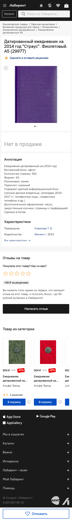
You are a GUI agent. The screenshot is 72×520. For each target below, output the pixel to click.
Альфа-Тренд (11, 385)
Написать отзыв (36, 309)
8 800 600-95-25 (13, 502)
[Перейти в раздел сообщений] (41, 5)
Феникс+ (40, 234)
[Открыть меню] (4, 5)
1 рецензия (16, 395)
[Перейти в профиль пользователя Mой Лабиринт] (49, 5)
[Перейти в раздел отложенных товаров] (58, 5)
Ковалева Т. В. (44, 228)
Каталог (9, 13)
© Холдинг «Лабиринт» (18, 497)
